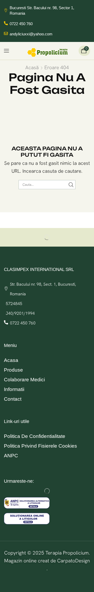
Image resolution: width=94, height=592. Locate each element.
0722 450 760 (21, 23)
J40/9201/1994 (20, 313)
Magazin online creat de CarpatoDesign (47, 560)
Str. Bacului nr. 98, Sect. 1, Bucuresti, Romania (43, 289)
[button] (6, 51)
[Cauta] (71, 184)
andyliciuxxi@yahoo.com (31, 34)
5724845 (14, 303)
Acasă (32, 67)
